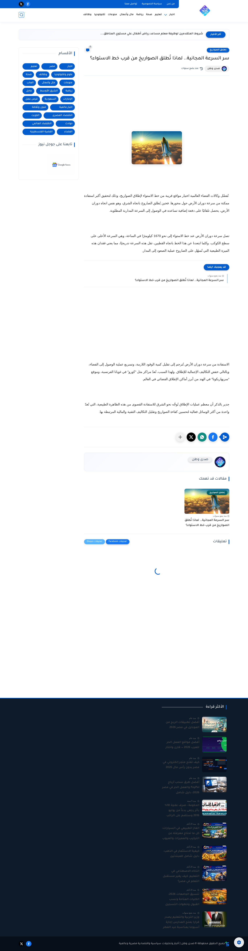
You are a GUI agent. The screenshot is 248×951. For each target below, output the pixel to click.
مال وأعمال (127, 14)
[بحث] (21, 15)
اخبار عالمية (65, 107)
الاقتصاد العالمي (42, 123)
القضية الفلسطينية (41, 131)
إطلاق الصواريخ (218, 50)
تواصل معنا (131, 4)
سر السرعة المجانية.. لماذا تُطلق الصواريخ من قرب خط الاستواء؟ (179, 280)
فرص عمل (31, 99)
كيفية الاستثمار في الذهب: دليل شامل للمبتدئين (181, 854)
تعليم (158, 14)
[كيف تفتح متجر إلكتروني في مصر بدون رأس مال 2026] (214, 764)
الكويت (35, 115)
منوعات (112, 14)
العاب (30, 82)
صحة (149, 14)
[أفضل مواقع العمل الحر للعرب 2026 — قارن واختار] (214, 744)
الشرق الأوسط (49, 91)
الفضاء (68, 131)
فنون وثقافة (39, 107)
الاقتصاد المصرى (62, 115)
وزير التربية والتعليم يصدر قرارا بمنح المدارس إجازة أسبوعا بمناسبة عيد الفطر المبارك (181, 923)
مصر (52, 66)
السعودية (50, 99)
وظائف (87, 14)
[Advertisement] (156, 105)
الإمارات (67, 99)
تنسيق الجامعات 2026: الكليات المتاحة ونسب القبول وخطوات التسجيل (182, 899)
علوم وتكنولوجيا (63, 74)
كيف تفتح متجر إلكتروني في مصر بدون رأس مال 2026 (181, 765)
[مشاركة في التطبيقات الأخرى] (180, 437)
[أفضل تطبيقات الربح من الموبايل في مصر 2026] (214, 724)
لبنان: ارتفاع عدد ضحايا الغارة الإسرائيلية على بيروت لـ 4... (164, 33)
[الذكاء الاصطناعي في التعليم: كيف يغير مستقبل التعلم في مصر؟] (214, 873)
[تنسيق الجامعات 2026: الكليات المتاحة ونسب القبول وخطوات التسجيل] (214, 896)
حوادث (68, 123)
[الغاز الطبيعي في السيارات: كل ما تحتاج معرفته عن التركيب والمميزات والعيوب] (214, 830)
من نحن (171, 4)
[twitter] (21, 4)
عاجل (29, 91)
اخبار (70, 66)
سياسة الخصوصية (152, 4)
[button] (212, 437)
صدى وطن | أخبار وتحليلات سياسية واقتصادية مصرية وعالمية (156, 943)
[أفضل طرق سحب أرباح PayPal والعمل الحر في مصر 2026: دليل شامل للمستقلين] (214, 784)
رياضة (139, 14)
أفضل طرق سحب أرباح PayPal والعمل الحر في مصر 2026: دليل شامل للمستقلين (180, 788)
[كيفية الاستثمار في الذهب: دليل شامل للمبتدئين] (214, 853)
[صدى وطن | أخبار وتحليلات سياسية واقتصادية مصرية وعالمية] (204, 10)
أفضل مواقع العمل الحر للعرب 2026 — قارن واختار (182, 745)
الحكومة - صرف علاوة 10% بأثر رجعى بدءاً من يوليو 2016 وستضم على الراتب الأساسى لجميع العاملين (182, 811)
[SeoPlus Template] (227, 943)
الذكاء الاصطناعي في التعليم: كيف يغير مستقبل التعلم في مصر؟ (181, 876)
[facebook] (27, 4)
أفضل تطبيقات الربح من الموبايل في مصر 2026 (182, 725)
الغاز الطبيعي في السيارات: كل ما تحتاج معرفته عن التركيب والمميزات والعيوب (180, 833)
